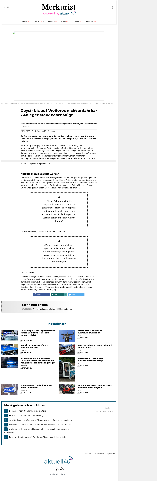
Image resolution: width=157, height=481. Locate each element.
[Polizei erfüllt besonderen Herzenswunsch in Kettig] (67, 369)
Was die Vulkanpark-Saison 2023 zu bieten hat (52, 309)
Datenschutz (99, 453)
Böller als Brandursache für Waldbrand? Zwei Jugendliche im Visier (38, 437)
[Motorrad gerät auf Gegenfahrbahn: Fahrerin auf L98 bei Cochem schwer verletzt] (9, 335)
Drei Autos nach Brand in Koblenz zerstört (27, 411)
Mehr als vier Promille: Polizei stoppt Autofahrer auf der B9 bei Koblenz (39, 424)
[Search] (108, 7)
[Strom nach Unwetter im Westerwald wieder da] (67, 335)
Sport (39, 21)
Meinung (91, 21)
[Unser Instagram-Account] (61, 469)
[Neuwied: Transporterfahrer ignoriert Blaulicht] (9, 349)
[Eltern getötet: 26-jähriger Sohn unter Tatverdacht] (9, 389)
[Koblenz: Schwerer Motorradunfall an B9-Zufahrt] (67, 349)
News (25, 21)
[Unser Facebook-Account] (56, 469)
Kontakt (88, 453)
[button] (41, 294)
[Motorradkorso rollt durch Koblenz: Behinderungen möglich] (67, 389)
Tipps (64, 21)
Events (52, 21)
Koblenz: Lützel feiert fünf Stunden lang (26, 415)
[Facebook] (4, 7)
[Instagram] (8, 7)
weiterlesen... (26, 340)
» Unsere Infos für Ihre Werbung (104, 411)
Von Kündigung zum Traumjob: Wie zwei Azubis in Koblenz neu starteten (40, 420)
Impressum (110, 453)
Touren (76, 21)
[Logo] (59, 9)
